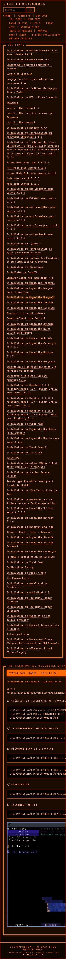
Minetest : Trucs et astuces (26, 313)
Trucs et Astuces (20, 30)
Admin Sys (24, 15)
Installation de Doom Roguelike (28, 59)
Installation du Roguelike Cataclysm (31, 551)
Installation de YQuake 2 (24, 243)
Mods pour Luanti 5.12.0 (23, 183)
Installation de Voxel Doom (25, 562)
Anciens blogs (30, 27)
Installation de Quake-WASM (25, 423)
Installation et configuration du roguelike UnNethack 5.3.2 (29, 134)
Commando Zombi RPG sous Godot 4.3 (30, 277)
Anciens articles (20, 38)
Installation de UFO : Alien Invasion (32, 97)
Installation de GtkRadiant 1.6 (28, 592)
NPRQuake (12, 102)
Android (42, 30)
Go (30, 9)
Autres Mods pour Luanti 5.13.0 (28, 162)
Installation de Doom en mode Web (29, 338)
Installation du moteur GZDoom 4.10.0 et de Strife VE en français (32, 464)
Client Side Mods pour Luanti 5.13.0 (31, 173)
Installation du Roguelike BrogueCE (31, 297)
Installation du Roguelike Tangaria (31, 282)
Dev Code (41, 15)
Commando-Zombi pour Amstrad (26, 318)
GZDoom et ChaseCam (19, 74)
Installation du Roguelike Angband (30, 323)
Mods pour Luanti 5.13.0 (23, 178)
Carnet (7, 15)
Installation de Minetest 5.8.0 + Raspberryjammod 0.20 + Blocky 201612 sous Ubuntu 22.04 (32, 388)
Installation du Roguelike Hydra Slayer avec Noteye (28, 330)
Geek (12, 27)
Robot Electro (18, 23)
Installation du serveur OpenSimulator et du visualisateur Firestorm (33, 259)
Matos (49, 23)
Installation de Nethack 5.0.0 (27, 127)
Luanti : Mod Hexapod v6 (23, 108)
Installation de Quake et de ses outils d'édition (28, 617)
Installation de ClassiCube (25, 267)
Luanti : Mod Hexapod (21, 122)
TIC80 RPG (13, 457)
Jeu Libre (15, 19)
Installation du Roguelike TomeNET (30, 302)
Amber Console (33, 954)
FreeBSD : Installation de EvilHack (31, 557)
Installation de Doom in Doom (26, 572)
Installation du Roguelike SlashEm (30, 537)
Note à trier (17, 34)
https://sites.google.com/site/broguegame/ (36, 692)
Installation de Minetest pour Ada (30, 526)
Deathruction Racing (20, 567)
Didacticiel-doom (18, 634)
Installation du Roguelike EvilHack (31, 307)
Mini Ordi (34, 19)
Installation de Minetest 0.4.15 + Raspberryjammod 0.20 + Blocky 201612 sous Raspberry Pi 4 (32, 414)
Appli (37, 23)
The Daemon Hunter (19, 578)
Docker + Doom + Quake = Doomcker (29, 532)
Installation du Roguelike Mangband (31, 361)
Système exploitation (46, 34)
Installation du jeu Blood (24, 452)
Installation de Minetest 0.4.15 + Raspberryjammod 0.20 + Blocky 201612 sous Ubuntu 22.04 (32, 401)
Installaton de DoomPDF (22, 272)
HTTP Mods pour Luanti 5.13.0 (26, 167)
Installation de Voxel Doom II (27, 447)
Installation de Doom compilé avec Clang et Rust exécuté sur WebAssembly (33, 641)
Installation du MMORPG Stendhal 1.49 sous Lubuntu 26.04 (32, 52)
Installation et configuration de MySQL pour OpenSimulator (29, 250)
